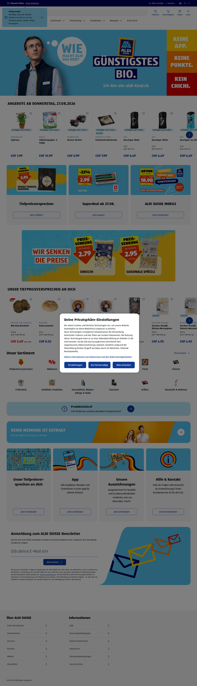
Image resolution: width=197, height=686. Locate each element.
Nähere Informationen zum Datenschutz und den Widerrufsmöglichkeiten (98, 356)
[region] (99, 343)
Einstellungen (75, 365)
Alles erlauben (123, 365)
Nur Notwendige (99, 365)
